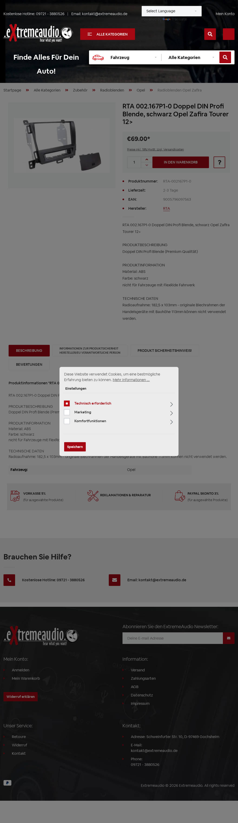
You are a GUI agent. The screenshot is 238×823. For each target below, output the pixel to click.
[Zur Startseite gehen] (38, 33)
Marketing (82, 412)
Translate (179, 19)
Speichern (75, 447)
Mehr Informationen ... (131, 379)
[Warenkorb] (229, 34)
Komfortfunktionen (90, 421)
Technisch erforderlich (92, 403)
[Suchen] (210, 34)
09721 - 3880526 (50, 13)
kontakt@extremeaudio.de (104, 13)
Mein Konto (225, 13)
